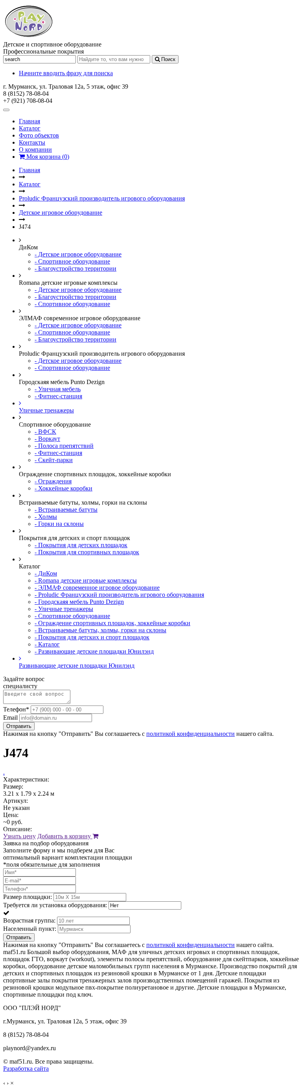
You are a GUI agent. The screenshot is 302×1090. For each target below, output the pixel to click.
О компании (35, 149)
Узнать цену (19, 836)
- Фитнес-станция (58, 396)
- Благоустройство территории (75, 268)
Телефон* (16, 709)
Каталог (30, 128)
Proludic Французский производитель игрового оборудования (102, 198)
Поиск (167, 59)
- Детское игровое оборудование (78, 254)
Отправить (18, 726)
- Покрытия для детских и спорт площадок (92, 637)
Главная (29, 121)
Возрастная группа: (29, 920)
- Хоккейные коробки (63, 488)
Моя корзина (47, 156)
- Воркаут (47, 438)
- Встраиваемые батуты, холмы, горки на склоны (100, 630)
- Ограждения (53, 481)
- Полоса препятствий (64, 445)
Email (10, 717)
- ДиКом (46, 573)
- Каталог (47, 644)
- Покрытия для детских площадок (81, 545)
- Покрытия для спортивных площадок (87, 552)
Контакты (32, 142)
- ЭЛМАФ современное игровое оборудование (97, 587)
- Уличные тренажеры (64, 608)
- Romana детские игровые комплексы (86, 580)
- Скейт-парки (54, 460)
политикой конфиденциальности (190, 733)
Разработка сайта (26, 1068)
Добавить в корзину (64, 836)
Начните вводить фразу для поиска (66, 73)
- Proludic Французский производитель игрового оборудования (119, 594)
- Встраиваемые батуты (66, 509)
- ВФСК (45, 431)
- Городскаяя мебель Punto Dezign (79, 601)
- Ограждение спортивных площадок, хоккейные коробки (112, 623)
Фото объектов (39, 135)
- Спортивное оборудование (72, 261)
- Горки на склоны (59, 523)
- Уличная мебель (58, 389)
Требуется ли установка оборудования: (55, 905)
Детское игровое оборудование (60, 212)
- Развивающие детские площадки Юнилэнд (94, 651)
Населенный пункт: (29, 928)
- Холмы (46, 516)
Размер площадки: (27, 896)
